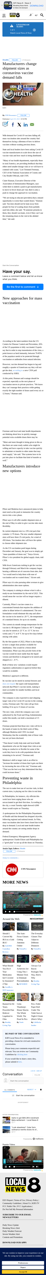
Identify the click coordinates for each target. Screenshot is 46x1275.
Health (22, 848)
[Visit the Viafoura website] (38, 1139)
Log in (33, 1071)
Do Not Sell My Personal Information (18, 1209)
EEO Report (8, 1200)
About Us (27, 1203)
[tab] (10, 1090)
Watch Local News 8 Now (21, 33)
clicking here (22, 1054)
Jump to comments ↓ (11, 858)
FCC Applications (24, 1206)
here (20, 1062)
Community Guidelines (12, 1203)
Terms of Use (19, 1200)
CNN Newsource (11, 115)
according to (18, 370)
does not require (9, 684)
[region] (23, 1105)
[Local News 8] (18, 15)
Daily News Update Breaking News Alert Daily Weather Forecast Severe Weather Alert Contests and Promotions (13, 1231)
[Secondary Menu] (6, 15)
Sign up (39, 1071)
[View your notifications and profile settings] (40, 1089)
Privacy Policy (32, 1200)
